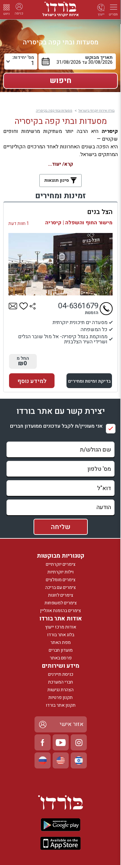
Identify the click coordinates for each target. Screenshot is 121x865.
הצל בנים (100, 212)
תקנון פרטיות (60, 697)
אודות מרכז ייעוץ (60, 627)
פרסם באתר (61, 658)
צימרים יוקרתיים (61, 564)
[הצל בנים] (60, 264)
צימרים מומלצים (61, 579)
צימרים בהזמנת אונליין (60, 610)
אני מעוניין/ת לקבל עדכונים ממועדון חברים (56, 426)
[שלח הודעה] (13, 306)
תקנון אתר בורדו (61, 705)
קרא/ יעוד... (60, 164)
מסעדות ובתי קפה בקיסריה (54, 110)
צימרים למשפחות (61, 603)
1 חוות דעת (18, 223)
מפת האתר (60, 642)
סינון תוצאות (57, 180)
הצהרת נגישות (60, 689)
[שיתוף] (32, 306)
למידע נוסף (31, 381)
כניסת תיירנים (60, 674)
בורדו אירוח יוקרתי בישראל (96, 110)
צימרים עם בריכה (60, 587)
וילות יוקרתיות (60, 572)
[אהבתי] (23, 306)
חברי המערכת (60, 682)
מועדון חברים (61, 650)
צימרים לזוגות (60, 595)
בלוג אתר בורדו (60, 634)
